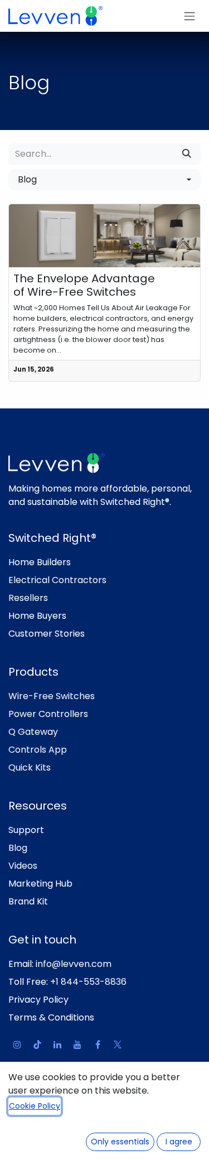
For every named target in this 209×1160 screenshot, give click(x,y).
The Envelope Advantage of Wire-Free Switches (84, 285)
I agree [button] (179, 1141)
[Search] (187, 154)
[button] (104, 179)
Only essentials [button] (120, 1141)
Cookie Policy (34, 1105)
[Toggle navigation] (189, 15)
